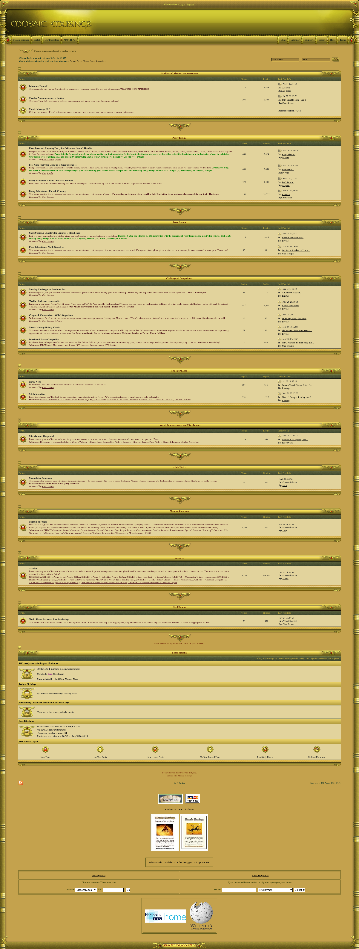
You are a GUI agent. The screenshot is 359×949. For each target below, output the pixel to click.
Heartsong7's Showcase (212, 530)
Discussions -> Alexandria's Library (55, 441)
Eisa (44, 173)
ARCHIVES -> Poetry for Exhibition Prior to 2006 (101, 576)
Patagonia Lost (288, 154)
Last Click (59, 678)
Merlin (286, 578)
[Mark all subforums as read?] (23, 341)
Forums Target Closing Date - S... (297, 384)
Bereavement (288, 169)
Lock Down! (288, 182)
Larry (285, 530)
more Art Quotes (260, 875)
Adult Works (179, 467)
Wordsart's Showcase (101, 533)
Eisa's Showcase (177, 530)
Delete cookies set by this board (168, 643)
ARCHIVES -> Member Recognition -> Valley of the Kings (54, 582)
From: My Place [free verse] (294, 318)
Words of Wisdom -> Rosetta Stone (87, 441)
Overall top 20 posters (330, 658)
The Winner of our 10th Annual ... (297, 330)
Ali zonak (286, 90)
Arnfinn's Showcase (71, 530)
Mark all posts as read (193, 643)
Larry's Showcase (46, 533)
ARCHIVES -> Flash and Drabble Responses (75, 579)
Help (332, 39)
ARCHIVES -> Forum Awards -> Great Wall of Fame (104, 582)
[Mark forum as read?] (23, 86)
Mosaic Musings (21, 39)
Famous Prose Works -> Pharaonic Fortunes (161, 441)
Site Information (179, 370)
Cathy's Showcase (88, 530)
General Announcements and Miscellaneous (179, 425)
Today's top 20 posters (308, 658)
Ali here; (286, 87)
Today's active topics (266, 658)
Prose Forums (179, 222)
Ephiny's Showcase (193, 530)
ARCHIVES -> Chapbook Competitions (209, 579)
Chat (283, 39)
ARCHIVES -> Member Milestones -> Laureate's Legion (152, 582)
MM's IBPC (70, 39)
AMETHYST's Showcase (51, 530)
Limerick (286, 194)
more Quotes (98, 875)
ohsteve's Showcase (83, 533)
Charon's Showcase (105, 530)
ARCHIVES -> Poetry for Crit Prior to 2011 (59, 576)
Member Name (71, 678)
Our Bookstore (52, 39)
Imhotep (58, 320)
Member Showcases (179, 511)
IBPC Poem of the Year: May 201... (298, 342)
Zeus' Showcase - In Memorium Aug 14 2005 (131, 533)
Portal (37, 39)
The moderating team (287, 658)
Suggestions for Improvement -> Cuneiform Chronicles (114, 399)
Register (190, 4)
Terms (343, 39)
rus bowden (287, 442)
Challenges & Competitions (179, 278)
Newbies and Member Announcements (179, 73)
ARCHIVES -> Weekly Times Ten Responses (115, 579)
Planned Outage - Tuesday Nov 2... (297, 397)
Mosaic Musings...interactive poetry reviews (55, 50)
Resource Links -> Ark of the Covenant (156, 399)
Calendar (295, 39)
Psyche (58, 159)
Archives (179, 557)
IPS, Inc (192, 772)
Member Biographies (190, 441)
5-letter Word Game (290, 305)
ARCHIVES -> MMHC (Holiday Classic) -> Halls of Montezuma (163, 579)
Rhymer (285, 185)
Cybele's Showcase (161, 530)
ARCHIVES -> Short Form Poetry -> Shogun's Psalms (147, 576)
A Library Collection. (291, 292)
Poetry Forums (179, 137)
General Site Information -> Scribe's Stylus (58, 399)
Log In (182, 4)
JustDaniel (287, 197)
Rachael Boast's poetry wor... (295, 439)
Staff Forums (179, 607)
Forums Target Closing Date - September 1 (88, 61)
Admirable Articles (182, 399)
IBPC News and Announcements (90, 345)
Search (322, 39)
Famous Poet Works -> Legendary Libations (122, 441)
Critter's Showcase (144, 530)
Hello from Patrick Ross (292, 237)
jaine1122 (62, 732)
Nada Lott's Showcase (64, 533)
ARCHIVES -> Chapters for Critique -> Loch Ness (193, 576)
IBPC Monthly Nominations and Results (57, 345)
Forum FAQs (83, 399)
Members (309, 39)
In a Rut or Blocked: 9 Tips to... (296, 250)
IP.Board (177, 772)
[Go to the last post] (280, 83)
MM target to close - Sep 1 (294, 99)
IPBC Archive (111, 345)
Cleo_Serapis (288, 102)
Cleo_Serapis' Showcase (125, 530)
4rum (285, 485)
